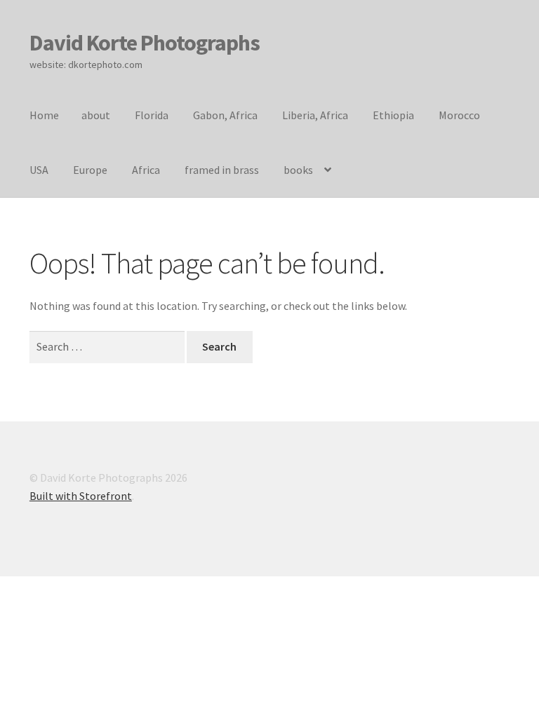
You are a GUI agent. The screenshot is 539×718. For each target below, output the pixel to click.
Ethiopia (393, 115)
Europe (90, 170)
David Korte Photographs (144, 43)
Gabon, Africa (225, 115)
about (95, 115)
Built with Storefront (80, 496)
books (298, 170)
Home (44, 115)
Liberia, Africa (315, 115)
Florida (151, 115)
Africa (146, 170)
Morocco (459, 115)
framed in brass (222, 170)
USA (38, 170)
